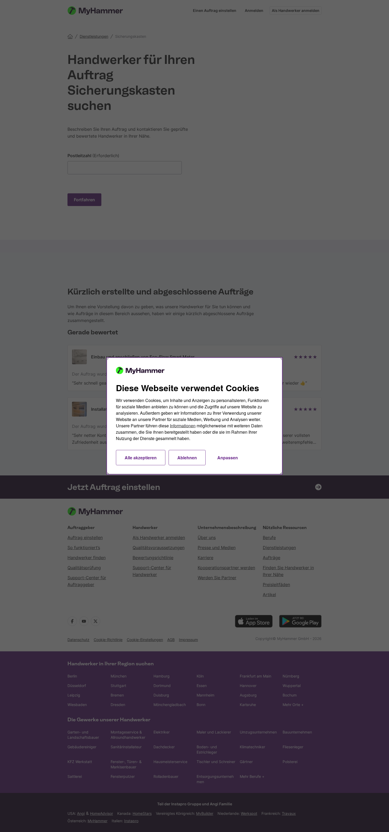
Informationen (183, 426)
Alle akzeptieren (141, 458)
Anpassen (227, 458)
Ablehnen (187, 458)
